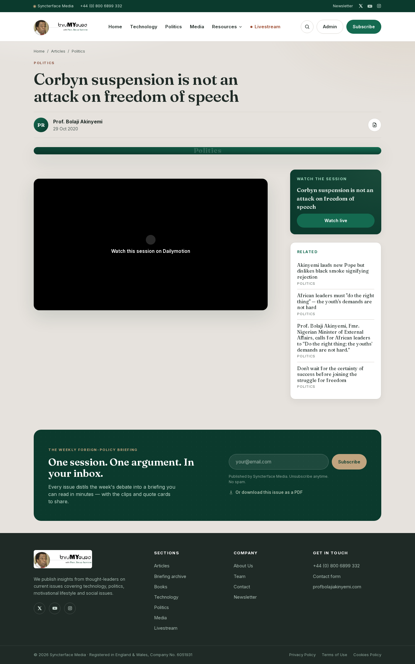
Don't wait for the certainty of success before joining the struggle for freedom (330, 377)
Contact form (327, 576)
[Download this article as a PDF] (374, 125)
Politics (173, 26)
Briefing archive (170, 576)
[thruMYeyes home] (61, 26)
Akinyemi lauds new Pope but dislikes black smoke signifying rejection (333, 274)
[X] (360, 6)
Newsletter (343, 6)
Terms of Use (334, 654)
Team (239, 576)
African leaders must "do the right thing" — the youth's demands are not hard (335, 304)
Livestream (267, 26)
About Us (243, 566)
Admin (330, 26)
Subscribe (364, 26)
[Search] (307, 26)
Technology (143, 26)
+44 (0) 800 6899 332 (101, 6)
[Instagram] (379, 6)
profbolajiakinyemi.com (337, 587)
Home (115, 26)
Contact (242, 587)
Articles (58, 51)
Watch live (335, 220)
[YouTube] (369, 6)
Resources (224, 26)
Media (197, 26)
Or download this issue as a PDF (269, 492)
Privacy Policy (302, 654)
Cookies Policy (367, 654)
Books (160, 587)
